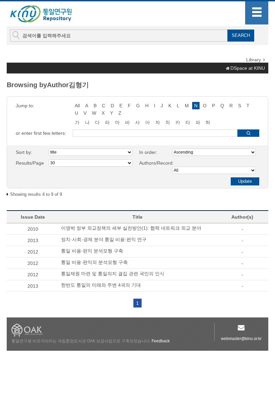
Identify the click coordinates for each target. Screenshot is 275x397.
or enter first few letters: (41, 133)
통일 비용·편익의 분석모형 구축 (94, 262)
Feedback (161, 341)
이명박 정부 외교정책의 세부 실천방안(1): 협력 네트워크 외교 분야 (131, 228)
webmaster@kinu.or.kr (241, 338)
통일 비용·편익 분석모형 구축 (92, 250)
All (77, 105)
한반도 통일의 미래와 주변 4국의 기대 (101, 285)
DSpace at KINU (247, 68)
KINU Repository (46, 14)
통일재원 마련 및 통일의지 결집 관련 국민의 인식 (112, 273)
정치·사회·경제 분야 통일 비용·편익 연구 (104, 239)
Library (253, 59)
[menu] (256, 12)
